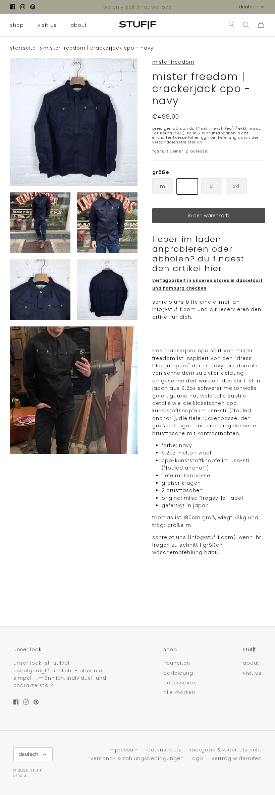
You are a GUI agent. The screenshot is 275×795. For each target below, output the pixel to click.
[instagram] (22, 6)
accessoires (180, 682)
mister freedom (173, 62)
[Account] (230, 25)
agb (197, 758)
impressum (123, 749)
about (78, 25)
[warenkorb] (261, 25)
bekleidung (178, 673)
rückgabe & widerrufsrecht (226, 749)
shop (17, 25)
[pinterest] (32, 6)
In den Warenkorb (208, 215)
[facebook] (12, 6)
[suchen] (246, 25)
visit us (47, 25)
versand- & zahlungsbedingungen (137, 758)
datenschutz (164, 749)
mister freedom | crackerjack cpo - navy (98, 48)
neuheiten (176, 663)
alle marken (179, 692)
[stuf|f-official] (137, 25)
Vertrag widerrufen (237, 758)
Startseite (23, 48)
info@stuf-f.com (174, 309)
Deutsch (249, 6)
